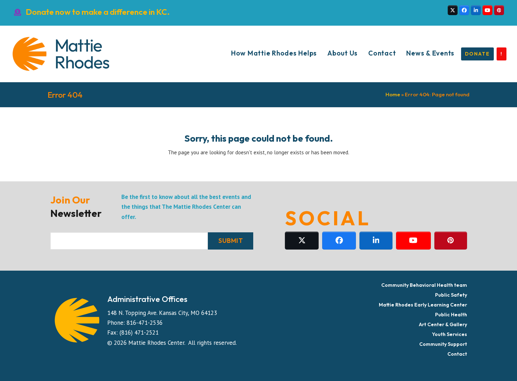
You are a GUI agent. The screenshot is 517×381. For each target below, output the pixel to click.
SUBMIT (230, 241)
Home (392, 94)
